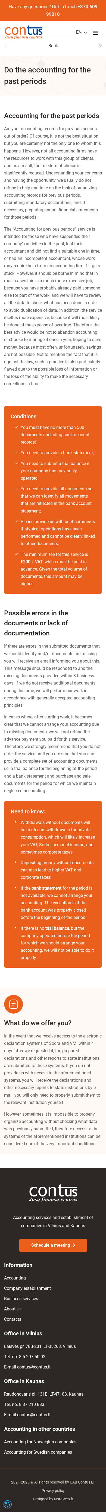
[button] (5, 46)
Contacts (12, 1319)
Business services (21, 1298)
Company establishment (27, 1288)
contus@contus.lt (34, 1367)
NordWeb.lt (63, 1499)
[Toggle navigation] (97, 32)
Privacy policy (53, 1490)
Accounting (15, 1278)
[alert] (8, 1504)
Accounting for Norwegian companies (40, 1441)
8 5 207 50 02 (32, 1356)
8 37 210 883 (31, 1404)
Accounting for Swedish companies (38, 1452)
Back (53, 45)
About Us (12, 1309)
